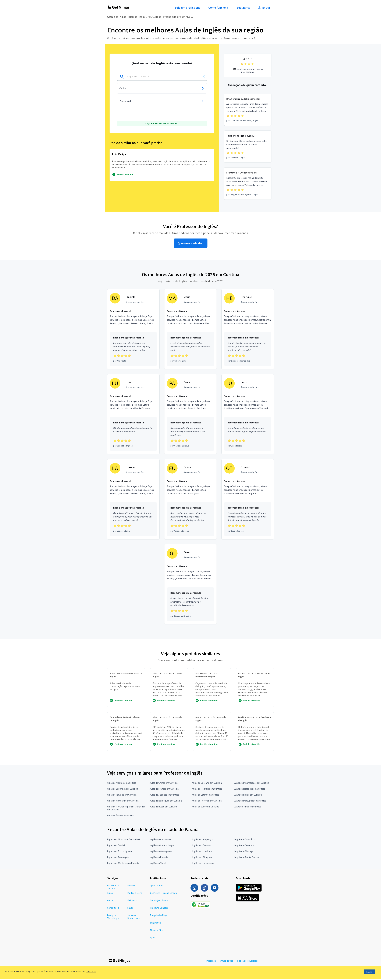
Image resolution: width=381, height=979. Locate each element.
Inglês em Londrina (202, 851)
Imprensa (211, 960)
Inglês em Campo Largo (162, 845)
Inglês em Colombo (244, 845)
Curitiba (156, 16)
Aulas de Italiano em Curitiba (121, 794)
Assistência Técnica (113, 887)
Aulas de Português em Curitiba (250, 800)
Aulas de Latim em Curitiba (205, 794)
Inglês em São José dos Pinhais (123, 863)
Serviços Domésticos (133, 917)
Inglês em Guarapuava (161, 851)
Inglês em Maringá (243, 851)
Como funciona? (218, 8)
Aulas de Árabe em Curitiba (120, 815)
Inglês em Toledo (158, 863)
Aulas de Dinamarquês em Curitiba (251, 782)
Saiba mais (91, 971)
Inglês (142, 16)
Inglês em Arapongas (203, 839)
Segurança (243, 8)
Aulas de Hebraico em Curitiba (207, 788)
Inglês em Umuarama (203, 863)
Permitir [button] (369, 972)
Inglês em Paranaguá (118, 857)
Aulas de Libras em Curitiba (248, 794)
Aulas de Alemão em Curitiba (121, 782)
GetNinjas (112, 16)
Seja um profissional (188, 8)
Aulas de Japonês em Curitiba (164, 794)
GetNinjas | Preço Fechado (163, 892)
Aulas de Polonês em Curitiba (207, 800)
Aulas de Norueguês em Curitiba (166, 800)
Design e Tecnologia (113, 917)
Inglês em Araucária (244, 839)
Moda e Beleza (134, 892)
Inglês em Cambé (116, 845)
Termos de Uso (225, 960)
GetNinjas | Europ (159, 900)
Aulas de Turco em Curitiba (247, 806)
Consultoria (113, 907)
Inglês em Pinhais (159, 857)
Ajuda (153, 937)
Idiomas (132, 16)
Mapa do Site (156, 930)
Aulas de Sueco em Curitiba (205, 806)
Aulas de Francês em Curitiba (164, 788)
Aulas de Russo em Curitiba (163, 806)
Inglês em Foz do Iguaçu (119, 851)
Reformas (132, 900)
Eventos (131, 885)
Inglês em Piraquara (202, 857)
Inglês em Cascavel (201, 845)
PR (149, 16)
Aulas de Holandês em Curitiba (249, 788)
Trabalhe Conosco (159, 907)
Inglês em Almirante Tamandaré (123, 839)
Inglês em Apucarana (160, 839)
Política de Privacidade (247, 960)
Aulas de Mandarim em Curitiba (123, 800)
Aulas (123, 16)
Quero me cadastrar (191, 243)
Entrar (266, 8)
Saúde (130, 907)
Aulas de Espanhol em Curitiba (122, 788)
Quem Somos (157, 885)
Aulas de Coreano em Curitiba (207, 782)
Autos (110, 900)
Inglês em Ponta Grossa (246, 857)
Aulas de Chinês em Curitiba (164, 782)
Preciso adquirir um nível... (178, 16)
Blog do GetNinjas (159, 915)
